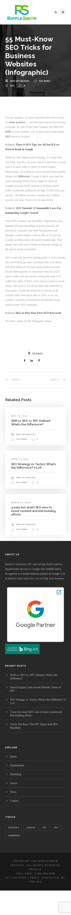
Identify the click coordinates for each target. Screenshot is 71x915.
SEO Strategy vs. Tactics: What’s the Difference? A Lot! (33, 465)
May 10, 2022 (19, 415)
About (13, 783)
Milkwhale (24, 176)
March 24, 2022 (21, 502)
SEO (12, 85)
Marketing (15, 774)
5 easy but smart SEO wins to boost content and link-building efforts (33, 511)
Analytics (13, 828)
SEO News (44, 81)
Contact (14, 800)
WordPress (14, 835)
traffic (8, 131)
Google (31, 828)
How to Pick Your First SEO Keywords (38, 312)
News (13, 791)
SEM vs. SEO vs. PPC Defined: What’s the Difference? (31, 422)
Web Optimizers (20, 81)
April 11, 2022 (20, 459)
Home (13, 756)
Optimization (17, 765)
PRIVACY (35, 869)
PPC (45, 828)
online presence (16, 122)
